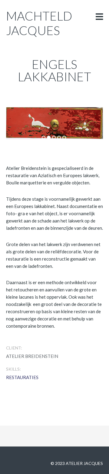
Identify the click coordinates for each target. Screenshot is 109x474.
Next (79, 121)
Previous (29, 121)
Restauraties (22, 377)
